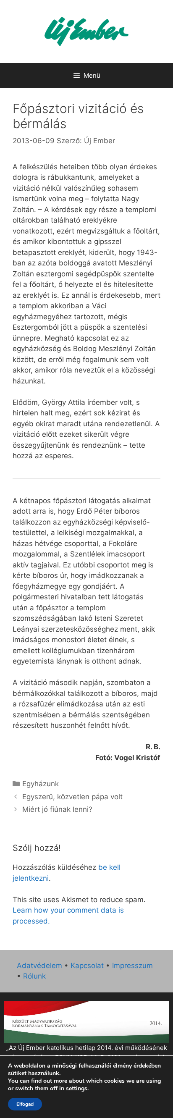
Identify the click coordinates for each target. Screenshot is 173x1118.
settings (76, 1088)
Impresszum (132, 965)
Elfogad (25, 1104)
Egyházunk (40, 783)
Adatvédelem (39, 965)
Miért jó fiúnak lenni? (57, 809)
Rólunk (34, 976)
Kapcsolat (87, 965)
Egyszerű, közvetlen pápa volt (72, 797)
